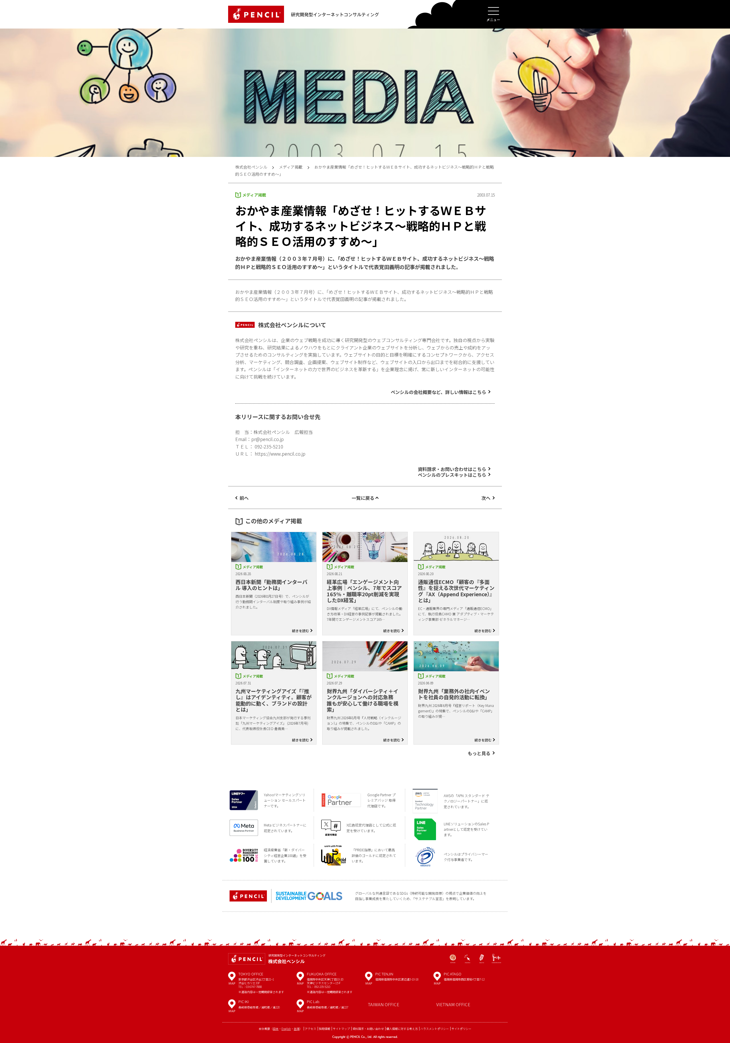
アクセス (310, 1028)
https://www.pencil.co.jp (280, 453)
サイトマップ (341, 1028)
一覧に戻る (363, 497)
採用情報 (324, 1028)
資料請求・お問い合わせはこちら (452, 469)
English (286, 1028)
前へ (244, 497)
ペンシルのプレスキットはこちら (452, 475)
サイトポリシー (461, 1028)
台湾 (296, 1028)
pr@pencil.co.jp (267, 439)
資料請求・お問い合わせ (368, 1028)
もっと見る (479, 753)
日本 (276, 1028)
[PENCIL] (256, 14)
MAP (232, 980)
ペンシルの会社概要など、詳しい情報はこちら (438, 392)
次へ (485, 497)
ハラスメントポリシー (434, 1028)
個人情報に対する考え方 (402, 1028)
